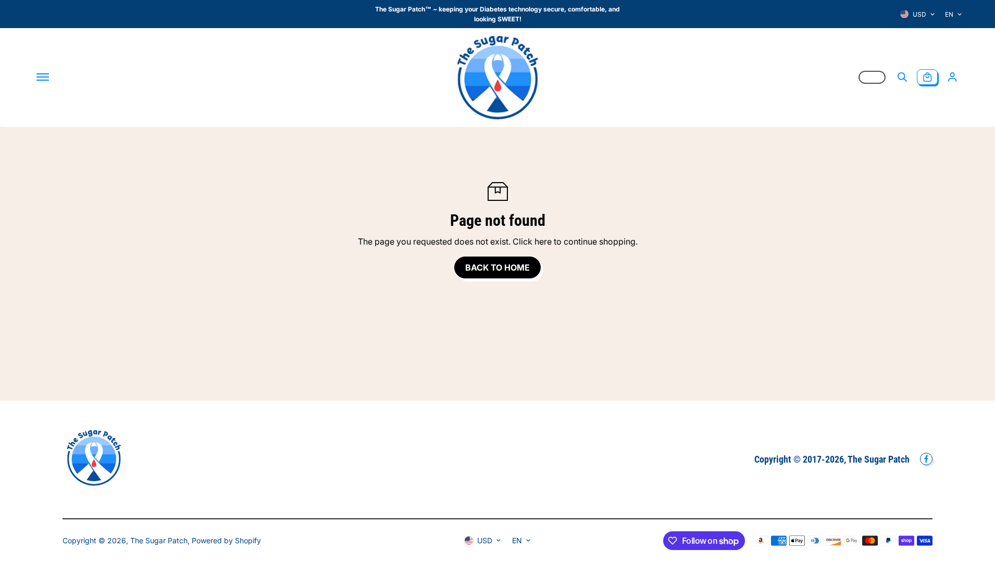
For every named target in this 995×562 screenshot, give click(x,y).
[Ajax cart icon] (927, 77)
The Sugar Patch (159, 540)
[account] (952, 77)
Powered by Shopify (226, 540)
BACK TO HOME (497, 267)
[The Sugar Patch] (497, 77)
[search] (902, 77)
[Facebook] (926, 459)
